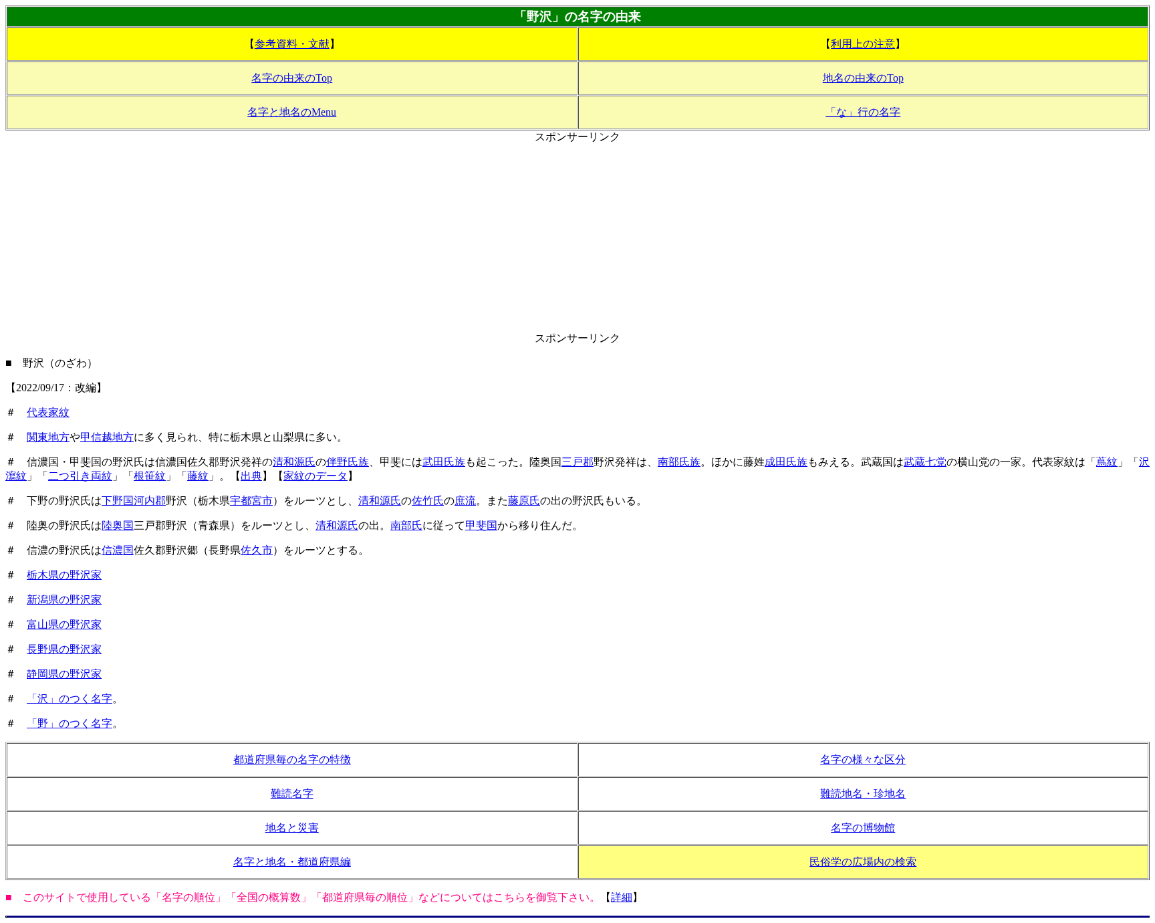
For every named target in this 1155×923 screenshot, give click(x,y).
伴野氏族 (347, 462)
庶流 (465, 500)
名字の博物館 (863, 827)
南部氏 (406, 525)
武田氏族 (443, 462)
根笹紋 (150, 476)
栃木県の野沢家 (64, 575)
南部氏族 (679, 462)
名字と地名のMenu (291, 112)
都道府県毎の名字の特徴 (292, 759)
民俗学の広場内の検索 (862, 861)
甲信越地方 (107, 437)
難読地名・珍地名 (863, 793)
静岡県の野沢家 (64, 674)
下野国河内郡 (134, 500)
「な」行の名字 (862, 112)
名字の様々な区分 (863, 759)
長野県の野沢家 (64, 649)
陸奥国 (118, 525)
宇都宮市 (251, 500)
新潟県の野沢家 (64, 599)
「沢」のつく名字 (69, 698)
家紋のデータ (315, 476)
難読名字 (292, 793)
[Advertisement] (577, 238)
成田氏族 (786, 462)
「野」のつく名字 (69, 723)
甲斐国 (481, 525)
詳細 (621, 897)
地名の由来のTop (863, 78)
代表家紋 (48, 412)
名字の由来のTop (291, 78)
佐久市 (257, 550)
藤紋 (198, 476)
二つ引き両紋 (80, 476)
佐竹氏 (428, 500)
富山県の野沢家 (64, 624)
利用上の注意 (863, 43)
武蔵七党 (925, 462)
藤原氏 (524, 500)
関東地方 (48, 437)
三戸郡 (577, 462)
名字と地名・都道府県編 (292, 861)
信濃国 (118, 550)
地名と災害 (292, 827)
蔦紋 (1107, 462)
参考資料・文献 (292, 43)
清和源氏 (294, 462)
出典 (251, 476)
